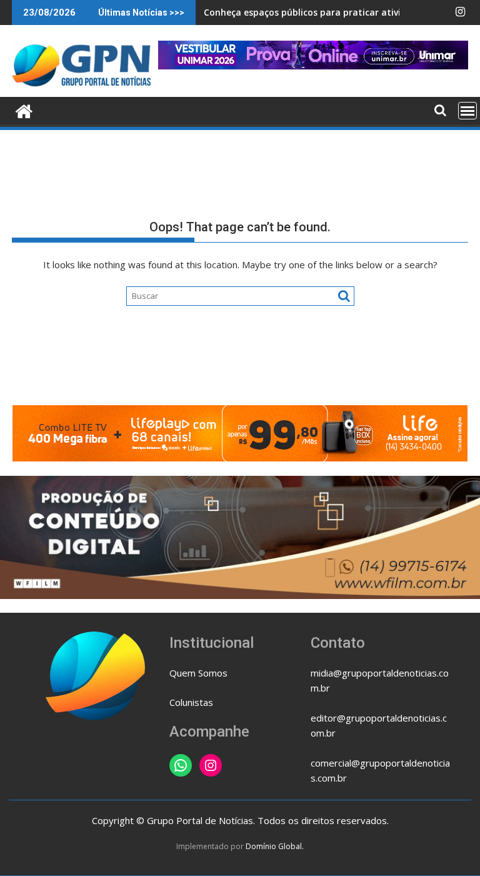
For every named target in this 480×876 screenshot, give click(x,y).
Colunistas (191, 702)
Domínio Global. (275, 846)
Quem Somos (198, 673)
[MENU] (467, 110)
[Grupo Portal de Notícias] (24, 110)
